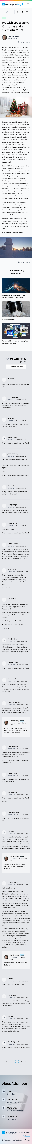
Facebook (7, 1140)
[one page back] (6, 1061)
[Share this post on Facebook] (22, 12)
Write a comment (17, 367)
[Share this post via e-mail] (27, 12)
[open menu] (28, 4)
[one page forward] (25, 1061)
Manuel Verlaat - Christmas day (12, 233)
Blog (28, 1140)
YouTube (18, 1140)
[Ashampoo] (8, 1134)
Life (4, 18)
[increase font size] (11, 12)
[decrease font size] (3, 12)
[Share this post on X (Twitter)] (18, 12)
